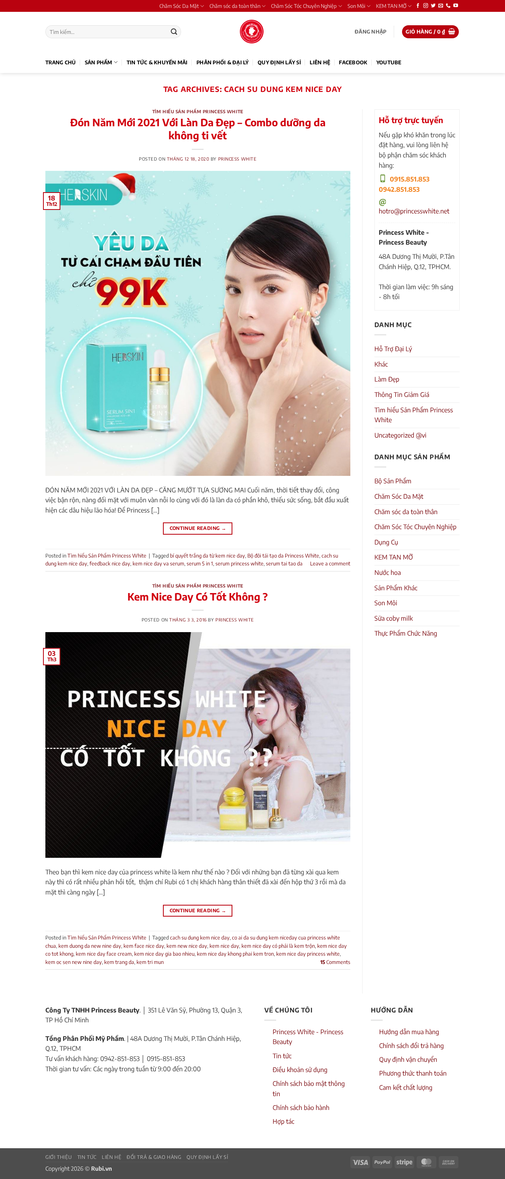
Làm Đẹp (386, 379)
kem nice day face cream (104, 954)
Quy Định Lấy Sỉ (279, 62)
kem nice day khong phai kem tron (235, 954)
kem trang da (119, 962)
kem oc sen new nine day (73, 962)
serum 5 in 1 (200, 563)
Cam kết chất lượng (405, 1087)
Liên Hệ (320, 62)
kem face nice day (143, 946)
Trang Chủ (60, 62)
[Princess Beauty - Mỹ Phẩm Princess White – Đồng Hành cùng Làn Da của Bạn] (252, 31)
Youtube (389, 62)
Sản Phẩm (98, 62)
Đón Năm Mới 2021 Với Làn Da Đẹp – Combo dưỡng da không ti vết (197, 129)
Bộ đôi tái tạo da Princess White (283, 555)
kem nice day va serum (158, 563)
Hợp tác (283, 1121)
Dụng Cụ (386, 542)
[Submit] (174, 32)
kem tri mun (150, 962)
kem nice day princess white (308, 954)
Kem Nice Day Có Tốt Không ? (197, 596)
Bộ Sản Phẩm (392, 481)
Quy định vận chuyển (408, 1059)
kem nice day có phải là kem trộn (278, 946)
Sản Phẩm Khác (395, 588)
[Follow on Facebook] (417, 6)
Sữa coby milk (393, 618)
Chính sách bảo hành (301, 1108)
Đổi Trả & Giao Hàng (154, 1157)
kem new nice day (186, 946)
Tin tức (282, 1056)
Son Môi (356, 6)
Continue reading (198, 528)
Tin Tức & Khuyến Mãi (157, 62)
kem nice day (224, 946)
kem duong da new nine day (89, 946)
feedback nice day (110, 563)
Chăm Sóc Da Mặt (179, 6)
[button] (370, 31)
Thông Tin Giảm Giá (401, 395)
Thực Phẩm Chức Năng (405, 633)
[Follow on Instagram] (425, 6)
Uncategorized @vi (400, 435)
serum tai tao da (284, 563)
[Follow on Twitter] (433, 6)
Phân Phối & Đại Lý (222, 62)
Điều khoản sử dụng (300, 1070)
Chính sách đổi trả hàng (411, 1046)
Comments (335, 962)
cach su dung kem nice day (200, 937)
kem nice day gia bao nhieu (164, 954)
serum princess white (239, 563)
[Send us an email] (440, 6)
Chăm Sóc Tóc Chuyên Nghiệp (304, 6)
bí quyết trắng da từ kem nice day (207, 555)
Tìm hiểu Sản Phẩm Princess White (197, 111)
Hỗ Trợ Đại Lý (393, 349)
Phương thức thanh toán (413, 1073)
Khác (381, 364)
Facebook (353, 62)
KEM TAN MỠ (391, 6)
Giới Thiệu (58, 1157)
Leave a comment (330, 563)
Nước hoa (387, 572)
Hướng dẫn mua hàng (409, 1032)
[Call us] (448, 6)
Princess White (237, 158)
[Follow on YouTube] (455, 6)
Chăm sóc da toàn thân (234, 6)
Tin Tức (87, 1157)
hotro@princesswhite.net (414, 211)
